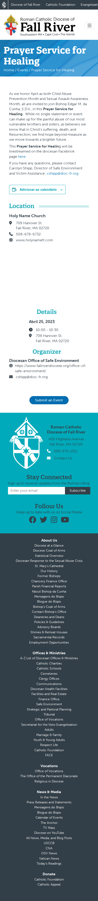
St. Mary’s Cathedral (49, 566)
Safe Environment (49, 704)
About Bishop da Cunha (49, 591)
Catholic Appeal (49, 884)
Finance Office (49, 699)
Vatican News (49, 858)
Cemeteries (49, 674)
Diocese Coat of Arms (49, 550)
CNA (49, 848)
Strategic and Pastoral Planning (49, 709)
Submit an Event (49, 400)
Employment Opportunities (49, 642)
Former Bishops (49, 576)
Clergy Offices (49, 679)
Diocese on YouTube (49, 833)
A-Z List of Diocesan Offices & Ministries (49, 658)
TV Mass (49, 828)
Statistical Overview (49, 556)
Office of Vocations (49, 719)
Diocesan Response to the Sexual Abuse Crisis (49, 561)
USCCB (49, 843)
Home (9, 70)
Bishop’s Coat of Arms (49, 607)
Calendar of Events (49, 818)
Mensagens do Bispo (49, 596)
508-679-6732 (28, 234)
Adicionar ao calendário (38, 189)
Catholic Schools (49, 668)
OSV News (49, 853)
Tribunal (49, 714)
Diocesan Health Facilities (49, 689)
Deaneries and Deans (49, 617)
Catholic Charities (49, 663)
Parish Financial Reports (49, 586)
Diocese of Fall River (25, 5)
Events (22, 70)
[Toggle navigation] (90, 25)
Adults (49, 730)
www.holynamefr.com (34, 240)
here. (22, 156)
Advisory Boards (49, 627)
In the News (49, 797)
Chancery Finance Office (49, 581)
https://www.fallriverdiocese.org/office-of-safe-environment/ (51, 368)
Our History (49, 571)
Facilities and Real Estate (49, 694)
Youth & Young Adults (49, 740)
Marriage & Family (49, 735)
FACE (49, 755)
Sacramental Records (49, 637)
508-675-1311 (65, 451)
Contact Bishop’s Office (49, 612)
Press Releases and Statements (49, 802)
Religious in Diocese (49, 781)
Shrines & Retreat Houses (49, 632)
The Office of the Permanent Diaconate (49, 776)
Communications (49, 684)
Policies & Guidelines (49, 622)
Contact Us (63, 458)
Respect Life (49, 745)
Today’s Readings (49, 863)
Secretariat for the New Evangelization (49, 725)
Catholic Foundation (60, 5)
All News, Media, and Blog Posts (49, 838)
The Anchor (49, 823)
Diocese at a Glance (49, 545)
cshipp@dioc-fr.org (62, 173)
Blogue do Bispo (49, 601)
